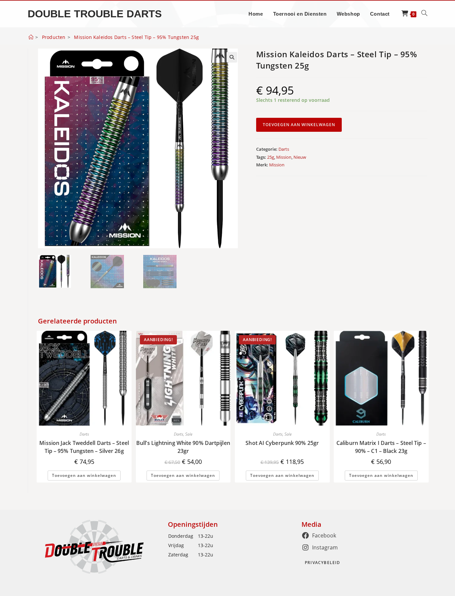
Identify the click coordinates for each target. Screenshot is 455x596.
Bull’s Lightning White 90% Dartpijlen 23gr (183, 447)
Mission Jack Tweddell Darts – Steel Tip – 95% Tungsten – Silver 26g (84, 447)
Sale (188, 434)
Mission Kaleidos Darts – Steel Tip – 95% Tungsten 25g (136, 37)
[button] (232, 57)
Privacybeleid (322, 562)
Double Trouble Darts (95, 14)
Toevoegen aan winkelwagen (299, 124)
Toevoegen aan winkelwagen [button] (84, 475)
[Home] (31, 37)
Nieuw (299, 157)
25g (270, 157)
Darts (283, 149)
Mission (283, 157)
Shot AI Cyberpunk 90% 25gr (282, 443)
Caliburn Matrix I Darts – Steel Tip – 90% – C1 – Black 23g (381, 447)
